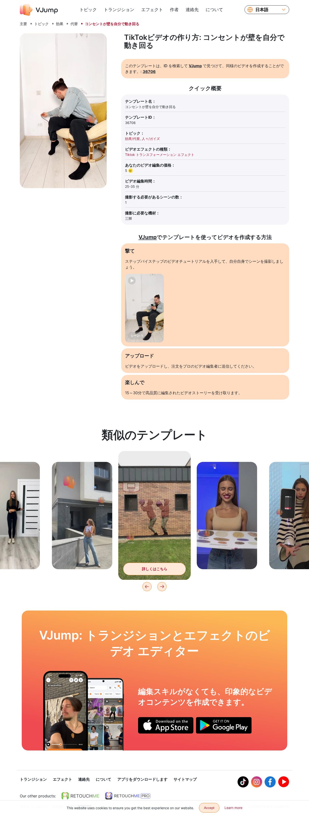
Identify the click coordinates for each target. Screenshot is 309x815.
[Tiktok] (243, 781)
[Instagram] (256, 781)
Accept (209, 808)
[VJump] (39, 10)
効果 (59, 24)
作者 (174, 9)
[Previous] (147, 586)
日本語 (261, 9)
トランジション (119, 9)
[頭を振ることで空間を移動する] (65, 710)
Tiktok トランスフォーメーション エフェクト (159, 155)
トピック (88, 9)
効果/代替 (132, 139)
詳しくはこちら (82, 558)
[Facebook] (270, 781)
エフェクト (152, 9)
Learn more (233, 808)
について (214, 9)
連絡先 (192, 9)
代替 (74, 24)
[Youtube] (283, 781)
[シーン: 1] (144, 308)
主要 (23, 24)
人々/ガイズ (151, 139)
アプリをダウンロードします (142, 779)
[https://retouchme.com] (80, 796)
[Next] (162, 586)
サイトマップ (185, 779)
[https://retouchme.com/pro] (127, 796)
